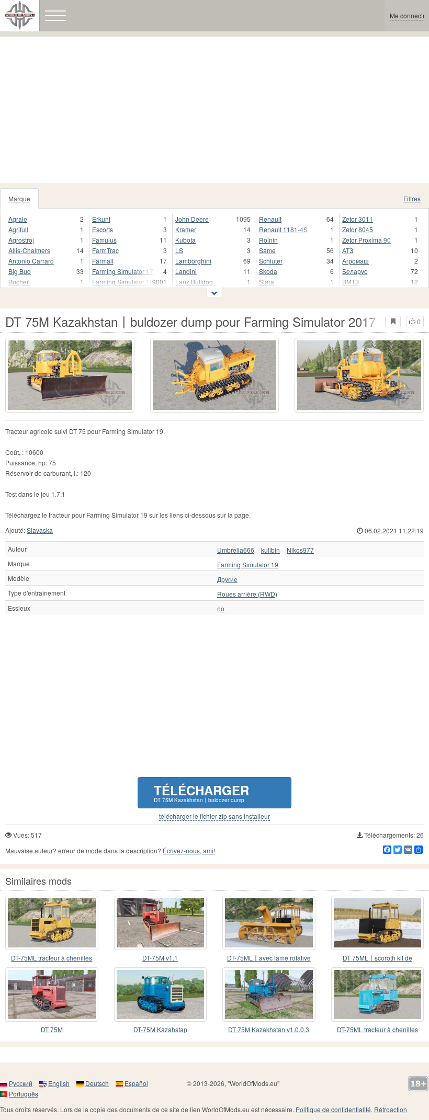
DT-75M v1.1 (160, 957)
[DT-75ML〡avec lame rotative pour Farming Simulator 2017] (268, 923)
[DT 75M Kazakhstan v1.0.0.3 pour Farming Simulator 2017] (268, 994)
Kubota (185, 239)
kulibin (270, 550)
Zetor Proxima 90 (366, 239)
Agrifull (18, 229)
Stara (266, 281)
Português (23, 1093)
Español (136, 1083)
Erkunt (101, 218)
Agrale (17, 218)
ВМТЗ (350, 281)
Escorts (102, 229)
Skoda (268, 271)
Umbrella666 (235, 550)
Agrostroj (21, 239)
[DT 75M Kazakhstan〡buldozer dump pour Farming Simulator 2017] (69, 375)
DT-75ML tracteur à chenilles (51, 957)
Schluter (271, 260)
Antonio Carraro (31, 260)
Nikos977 (300, 550)
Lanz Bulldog (194, 281)
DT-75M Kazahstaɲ (160, 1029)
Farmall (103, 260)
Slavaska (40, 529)
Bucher (18, 281)
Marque (19, 198)
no (220, 608)
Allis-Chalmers (29, 250)
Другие (227, 579)
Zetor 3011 (357, 218)
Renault (270, 218)
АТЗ (347, 250)
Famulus (104, 239)
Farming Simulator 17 (122, 271)
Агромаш (355, 260)
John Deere (192, 218)
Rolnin (268, 239)
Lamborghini (193, 260)
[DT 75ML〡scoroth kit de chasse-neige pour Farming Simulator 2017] (377, 923)
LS (179, 250)
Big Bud (19, 271)
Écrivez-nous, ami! (189, 850)
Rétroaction (390, 1109)
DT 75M (52, 1029)
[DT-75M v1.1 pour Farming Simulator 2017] (160, 923)
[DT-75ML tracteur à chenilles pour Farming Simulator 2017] (51, 923)
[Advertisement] (214, 110)
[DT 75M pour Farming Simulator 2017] (51, 994)
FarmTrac (105, 250)
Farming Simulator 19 (122, 281)
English (59, 1083)
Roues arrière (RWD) (247, 594)
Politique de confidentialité (333, 1109)
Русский (20, 1083)
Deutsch (97, 1083)
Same (267, 250)
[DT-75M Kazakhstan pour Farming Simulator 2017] (160, 994)
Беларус (354, 271)
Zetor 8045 (357, 229)
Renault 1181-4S (283, 229)
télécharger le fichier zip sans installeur (214, 816)
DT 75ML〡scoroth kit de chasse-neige (377, 958)
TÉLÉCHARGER (201, 792)
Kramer (185, 229)
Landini (186, 271)
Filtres (412, 198)
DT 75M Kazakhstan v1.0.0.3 (268, 1029)
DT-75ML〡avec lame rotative (269, 957)
